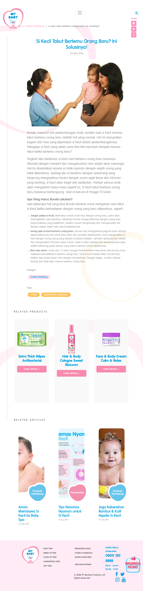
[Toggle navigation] (80, 12)
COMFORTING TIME (51, 562)
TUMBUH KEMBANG (83, 553)
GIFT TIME (47, 566)
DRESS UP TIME (49, 553)
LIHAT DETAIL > (32, 369)
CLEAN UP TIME (50, 557)
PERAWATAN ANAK (83, 549)
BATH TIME (47, 549)
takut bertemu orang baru (56, 295)
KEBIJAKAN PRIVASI (83, 565)
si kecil (34, 295)
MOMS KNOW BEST (83, 557)
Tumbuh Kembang (34, 26)
